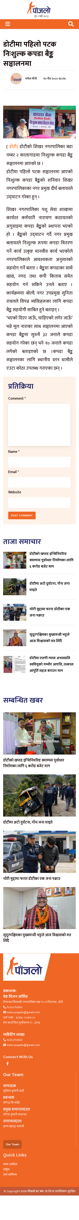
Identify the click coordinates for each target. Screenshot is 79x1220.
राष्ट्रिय (6, 1169)
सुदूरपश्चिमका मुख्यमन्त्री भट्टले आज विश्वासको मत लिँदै (37, 938)
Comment (17, 398)
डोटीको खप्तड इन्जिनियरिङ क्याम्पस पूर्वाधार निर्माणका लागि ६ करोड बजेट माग (33, 763)
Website (14, 492)
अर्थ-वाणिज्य (10, 1174)
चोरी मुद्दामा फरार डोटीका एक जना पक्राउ (31, 879)
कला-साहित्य (10, 1164)
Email (13, 472)
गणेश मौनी (31, 78)
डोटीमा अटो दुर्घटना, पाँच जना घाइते (28, 822)
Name (13, 452)
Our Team (12, 1144)
